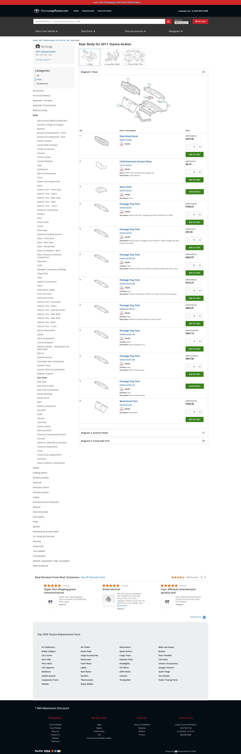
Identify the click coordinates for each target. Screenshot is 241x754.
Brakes (36, 467)
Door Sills (46, 659)
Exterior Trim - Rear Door (49, 197)
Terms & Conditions (142, 724)
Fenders (41, 214)
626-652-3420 (185, 734)
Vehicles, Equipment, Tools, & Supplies (51, 561)
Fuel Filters (86, 663)
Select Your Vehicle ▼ (46, 31)
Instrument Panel (45, 298)
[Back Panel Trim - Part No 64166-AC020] (101, 407)
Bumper (41, 128)
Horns (40, 285)
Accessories (42, 83)
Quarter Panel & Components (51, 369)
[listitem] (56, 596)
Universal (41, 458)
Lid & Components (45, 338)
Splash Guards (48, 675)
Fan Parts (163, 659)
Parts (39, 79)
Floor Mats (47, 663)
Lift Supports (48, 667)
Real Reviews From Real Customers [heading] (57, 577)
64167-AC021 (126, 190)
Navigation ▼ (176, 31)
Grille (39, 265)
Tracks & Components (47, 446)
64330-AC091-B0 (127, 359)
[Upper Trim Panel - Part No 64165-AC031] (101, 207)
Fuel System (38, 516)
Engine (36, 497)
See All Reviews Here (93, 577)
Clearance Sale (88, 11)
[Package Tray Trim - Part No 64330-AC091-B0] (101, 359)
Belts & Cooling (40, 110)
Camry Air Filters (104, 11)
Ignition (36, 526)
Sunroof (41, 438)
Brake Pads (86, 651)
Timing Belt (125, 680)
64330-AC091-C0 (127, 385)
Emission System (41, 492)
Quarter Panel (43, 365)
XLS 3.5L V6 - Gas (63, 40)
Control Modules (45, 161)
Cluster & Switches (46, 149)
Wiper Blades (87, 684)
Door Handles (165, 655)
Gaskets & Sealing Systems (49, 234)
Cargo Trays (125, 655)
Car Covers (47, 655)
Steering (37, 541)
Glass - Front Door (45, 238)
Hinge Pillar (42, 273)
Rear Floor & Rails (45, 385)
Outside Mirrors (44, 357)
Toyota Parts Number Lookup (99, 738)
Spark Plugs (164, 671)
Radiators (46, 671)
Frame (40, 226)
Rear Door (42, 381)
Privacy (142, 735)
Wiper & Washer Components (51, 463)
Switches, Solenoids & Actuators (52, 442)
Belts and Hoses (166, 647)
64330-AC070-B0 (127, 283)
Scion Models (55, 728)
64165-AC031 (126, 207)
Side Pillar (42, 422)
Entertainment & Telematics (46, 502)
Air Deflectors (48, 647)
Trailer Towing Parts (168, 680)
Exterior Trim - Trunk (47, 206)
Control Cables (44, 157)
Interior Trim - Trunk (46, 326)
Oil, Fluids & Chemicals (44, 536)
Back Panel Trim (129, 401)
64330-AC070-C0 (127, 309)
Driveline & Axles (41, 477)
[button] (201, 577)
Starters (123, 675)
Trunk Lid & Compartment (49, 454)
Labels (40, 334)
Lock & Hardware (45, 342)
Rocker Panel (43, 398)
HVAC (35, 521)
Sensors (41, 418)
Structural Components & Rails (51, 434)
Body (35, 115)
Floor (39, 218)
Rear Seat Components (48, 389)
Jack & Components (46, 330)
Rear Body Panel (129, 136)
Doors (40, 177)
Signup (99, 728)
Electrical (37, 482)
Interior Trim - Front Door (49, 302)
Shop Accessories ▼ (135, 31)
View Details (194, 192)
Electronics (86, 659)
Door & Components (46, 173)
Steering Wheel (44, 430)
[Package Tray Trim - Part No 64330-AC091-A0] (101, 334)
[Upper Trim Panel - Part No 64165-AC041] (101, 233)
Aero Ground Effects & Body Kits (52, 120)
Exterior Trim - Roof (46, 201)
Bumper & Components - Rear (51, 137)
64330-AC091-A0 (127, 334)
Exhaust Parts (126, 659)
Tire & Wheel (39, 551)
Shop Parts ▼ (88, 31)
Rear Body (42, 377)
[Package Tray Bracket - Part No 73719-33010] (101, 165)
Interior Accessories (168, 663)
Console (41, 153)
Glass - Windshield (46, 246)
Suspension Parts (50, 680)
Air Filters (85, 647)
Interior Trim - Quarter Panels (51, 310)
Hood (39, 277)
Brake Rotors (126, 651)
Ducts (40, 185)
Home (76, 11)
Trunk (40, 450)
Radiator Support (45, 373)
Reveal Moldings (45, 394)
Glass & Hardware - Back (48, 250)
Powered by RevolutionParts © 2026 (180, 751)
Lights (84, 667)
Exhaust (36, 507)
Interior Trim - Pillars (47, 306)
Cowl (39, 165)
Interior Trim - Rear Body (48, 314)
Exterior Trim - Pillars (47, 193)
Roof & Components (46, 406)
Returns (142, 731)
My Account (180, 22)
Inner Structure (44, 293)
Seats (39, 414)
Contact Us (55, 735)
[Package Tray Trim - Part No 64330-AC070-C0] (101, 309)
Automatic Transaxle (42, 100)
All (38, 75)
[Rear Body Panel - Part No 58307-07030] (101, 141)
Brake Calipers (49, 651)
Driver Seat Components (48, 181)
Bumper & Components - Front (51, 132)
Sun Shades (164, 675)
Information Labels (46, 289)
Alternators (125, 647)
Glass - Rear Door (45, 242)
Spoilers (84, 675)
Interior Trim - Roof (46, 322)
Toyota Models (55, 724)
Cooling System (40, 472)
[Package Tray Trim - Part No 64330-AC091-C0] (101, 385)
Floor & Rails (43, 222)
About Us (55, 731)
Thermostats (87, 680)
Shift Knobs (125, 671)
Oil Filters (124, 667)
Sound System (44, 426)
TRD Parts (55, 741)
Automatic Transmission (44, 105)
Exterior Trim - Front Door (49, 189)
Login (99, 724)
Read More (113, 605)
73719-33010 (126, 165)
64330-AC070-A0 (127, 258)
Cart (99, 735)
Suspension (38, 546)
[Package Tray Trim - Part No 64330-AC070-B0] (101, 283)
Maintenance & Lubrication (45, 531)
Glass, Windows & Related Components (49, 256)
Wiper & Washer (40, 565)
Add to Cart (194, 154)
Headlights (125, 663)
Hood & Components (47, 281)
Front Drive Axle (40, 512)
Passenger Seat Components (50, 361)
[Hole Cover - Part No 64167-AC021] (101, 190)
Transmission (39, 556)
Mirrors (40, 353)
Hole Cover (126, 186)
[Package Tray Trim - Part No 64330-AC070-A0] (101, 258)
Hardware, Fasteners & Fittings (51, 269)
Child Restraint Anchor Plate (136, 161)
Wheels (45, 684)
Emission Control (41, 487)
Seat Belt (41, 410)
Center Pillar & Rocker (47, 145)
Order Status (99, 731)
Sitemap (55, 738)
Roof (39, 402)
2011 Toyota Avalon (47, 40)
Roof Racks (86, 671)
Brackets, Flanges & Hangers (50, 124)
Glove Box (41, 261)
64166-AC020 (126, 405)
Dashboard (42, 169)
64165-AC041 (126, 233)
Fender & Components (47, 210)
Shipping (141, 728)
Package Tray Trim (130, 204)
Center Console (44, 141)
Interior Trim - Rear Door (48, 318)
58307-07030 (126, 140)
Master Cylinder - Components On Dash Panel (53, 348)
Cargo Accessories (89, 655)
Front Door (42, 230)
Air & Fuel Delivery (41, 95)
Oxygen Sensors (166, 667)
